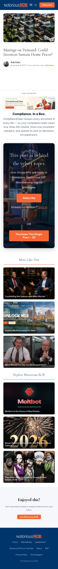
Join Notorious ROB (29, 517)
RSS (46, 548)
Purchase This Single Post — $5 (29, 236)
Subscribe (47, 5)
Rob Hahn (15, 62)
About (39, 548)
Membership (26, 542)
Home (15, 542)
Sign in (42, 207)
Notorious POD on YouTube (21, 548)
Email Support (37, 555)
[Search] (36, 5)
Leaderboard (40, 542)
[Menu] (31, 5)
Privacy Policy (21, 555)
